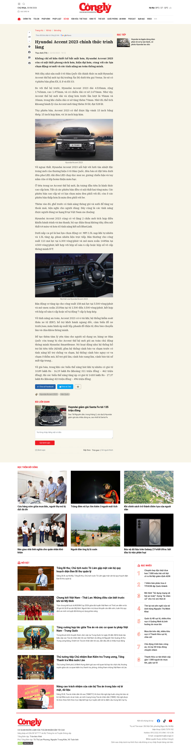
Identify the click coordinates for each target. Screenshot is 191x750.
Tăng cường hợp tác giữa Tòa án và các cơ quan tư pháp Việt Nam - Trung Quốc (92, 629)
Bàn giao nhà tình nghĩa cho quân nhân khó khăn (40, 551)
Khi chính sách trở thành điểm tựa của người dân (147, 508)
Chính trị (27, 19)
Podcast (132, 19)
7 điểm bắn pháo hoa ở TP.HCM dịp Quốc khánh (155, 584)
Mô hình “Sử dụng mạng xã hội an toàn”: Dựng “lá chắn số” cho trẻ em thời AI (157, 596)
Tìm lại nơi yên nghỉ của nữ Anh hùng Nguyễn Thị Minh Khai (157, 609)
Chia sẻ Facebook (46, 387)
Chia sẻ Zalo (66, 387)
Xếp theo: (87, 450)
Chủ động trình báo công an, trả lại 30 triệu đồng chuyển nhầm (156, 647)
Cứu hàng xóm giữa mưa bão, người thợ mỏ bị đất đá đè (42, 508)
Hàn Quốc (65, 394)
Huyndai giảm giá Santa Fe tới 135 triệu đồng (88, 408)
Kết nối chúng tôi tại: (145, 721)
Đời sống (57, 30)
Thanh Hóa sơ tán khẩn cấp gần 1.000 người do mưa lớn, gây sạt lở (157, 660)
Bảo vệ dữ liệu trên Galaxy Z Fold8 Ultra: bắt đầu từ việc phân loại (147, 551)
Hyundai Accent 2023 (48, 394)
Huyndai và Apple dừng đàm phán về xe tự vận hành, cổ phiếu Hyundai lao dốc (143, 41)
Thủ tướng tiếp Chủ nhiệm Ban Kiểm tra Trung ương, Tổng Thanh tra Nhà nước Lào (90, 658)
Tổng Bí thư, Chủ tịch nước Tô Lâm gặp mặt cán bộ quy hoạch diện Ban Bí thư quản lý (89, 569)
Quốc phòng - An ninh (116, 19)
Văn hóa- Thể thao (79, 19)
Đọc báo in (25, 11)
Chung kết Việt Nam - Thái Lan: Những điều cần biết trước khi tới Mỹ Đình (90, 599)
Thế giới (101, 19)
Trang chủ (39, 30)
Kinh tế (93, 19)
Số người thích (107, 450)
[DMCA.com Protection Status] (56, 743)
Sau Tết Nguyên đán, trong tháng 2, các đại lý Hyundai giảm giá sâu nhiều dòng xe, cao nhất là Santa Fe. (90, 415)
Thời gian (95, 450)
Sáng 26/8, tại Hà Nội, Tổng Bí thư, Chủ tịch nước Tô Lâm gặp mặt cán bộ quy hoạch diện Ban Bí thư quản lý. (92, 577)
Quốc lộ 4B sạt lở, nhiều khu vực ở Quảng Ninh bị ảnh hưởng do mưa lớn (157, 621)
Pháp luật (56, 19)
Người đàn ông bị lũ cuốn (84, 549)
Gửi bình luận (45, 443)
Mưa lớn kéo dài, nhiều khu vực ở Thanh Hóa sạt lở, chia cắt (157, 634)
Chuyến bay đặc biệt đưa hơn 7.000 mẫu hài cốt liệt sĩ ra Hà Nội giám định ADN (157, 573)
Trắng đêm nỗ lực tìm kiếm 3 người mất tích (94, 506)
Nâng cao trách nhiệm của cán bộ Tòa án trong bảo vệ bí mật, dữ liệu (90, 688)
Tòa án (36, 19)
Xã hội (66, 19)
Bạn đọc (141, 19)
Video (149, 19)
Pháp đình (46, 19)
